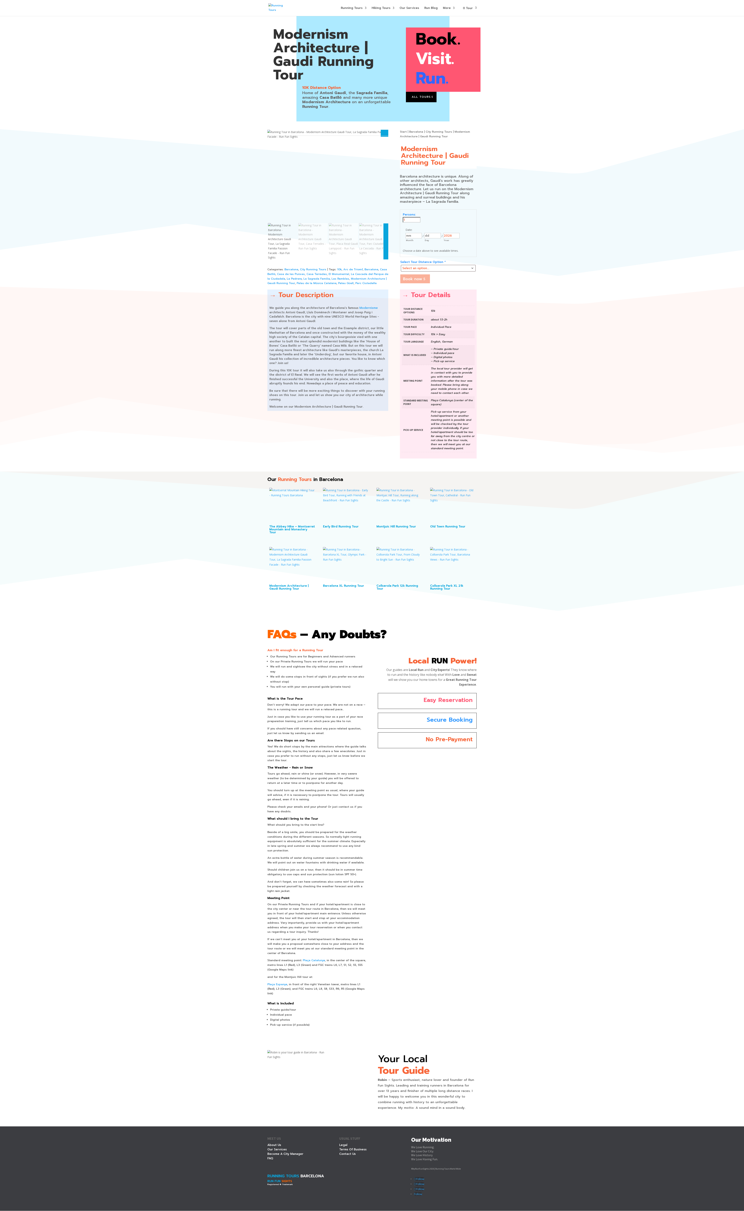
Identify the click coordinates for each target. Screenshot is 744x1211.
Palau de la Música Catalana (316, 283)
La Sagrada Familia (316, 279)
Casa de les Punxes (291, 274)
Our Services (409, 8)
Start (403, 132)
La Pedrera (294, 279)
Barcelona (291, 269)
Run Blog (431, 8)
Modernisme (368, 308)
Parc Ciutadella (366, 283)
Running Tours (352, 8)
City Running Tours (313, 269)
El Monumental (339, 274)
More (447, 8)
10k (339, 269)
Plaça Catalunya (314, 960)
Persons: (409, 214)
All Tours (421, 97)
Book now (412, 279)
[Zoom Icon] (384, 133)
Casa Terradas (317, 274)
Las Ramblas (340, 279)
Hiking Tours (381, 8)
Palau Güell (346, 283)
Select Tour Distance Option (423, 262)
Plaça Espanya (277, 984)
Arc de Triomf (353, 269)
